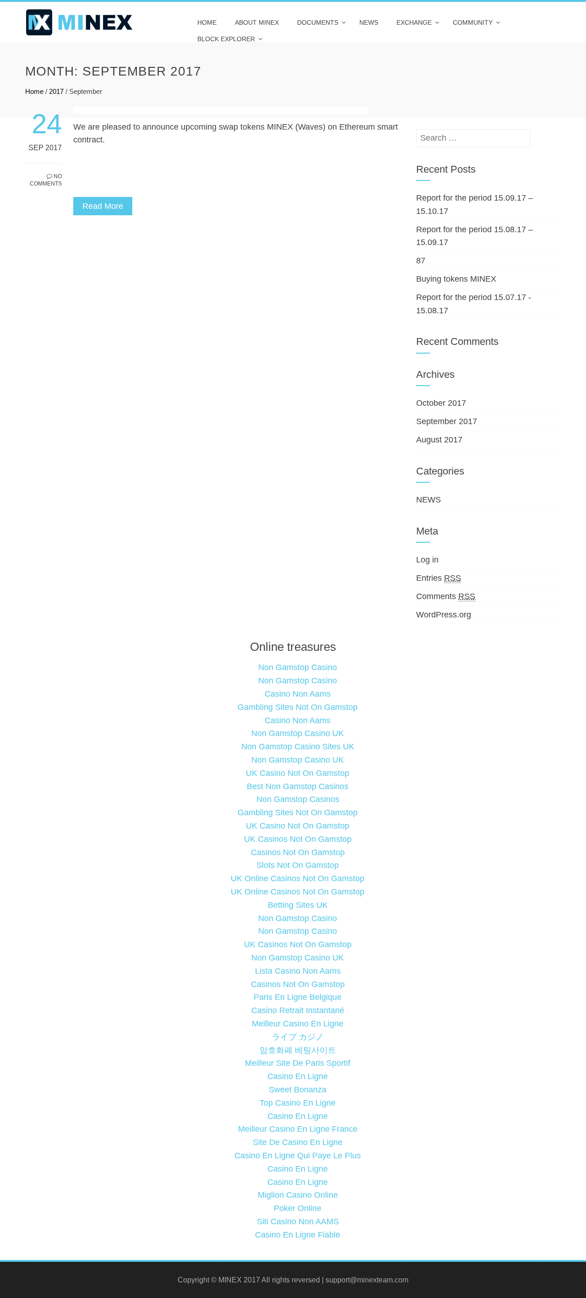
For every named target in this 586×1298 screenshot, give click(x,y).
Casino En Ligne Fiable (297, 1234)
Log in (427, 559)
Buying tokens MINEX (456, 279)
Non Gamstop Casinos (297, 799)
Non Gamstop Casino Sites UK (297, 746)
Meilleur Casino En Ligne (297, 1023)
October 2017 (441, 403)
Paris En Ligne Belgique (298, 997)
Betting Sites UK (298, 905)
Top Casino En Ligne (298, 1102)
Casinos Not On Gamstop (298, 852)
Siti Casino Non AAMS (298, 1221)
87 (420, 260)
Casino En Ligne (297, 1076)
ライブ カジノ (298, 1037)
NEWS (368, 22)
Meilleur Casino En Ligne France (298, 1129)
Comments (445, 596)
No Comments (46, 180)
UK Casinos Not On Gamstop (298, 839)
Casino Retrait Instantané (297, 1010)
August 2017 (439, 439)
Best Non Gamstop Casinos (297, 786)
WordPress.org (443, 614)
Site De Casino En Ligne (297, 1142)
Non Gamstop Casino (297, 667)
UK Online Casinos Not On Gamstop (297, 878)
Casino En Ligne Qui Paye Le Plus (297, 1155)
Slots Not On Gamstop (297, 865)
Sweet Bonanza (297, 1089)
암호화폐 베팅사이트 (298, 1050)
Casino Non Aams (298, 693)
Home (207, 22)
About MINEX (257, 22)
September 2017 (446, 421)
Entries (438, 578)
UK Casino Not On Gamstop (297, 773)
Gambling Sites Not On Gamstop (298, 707)
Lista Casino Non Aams (298, 971)
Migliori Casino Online (298, 1195)
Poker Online (297, 1208)
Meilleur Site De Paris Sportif (297, 1063)
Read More (102, 206)
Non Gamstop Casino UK (297, 733)
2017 (56, 91)
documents (317, 22)
